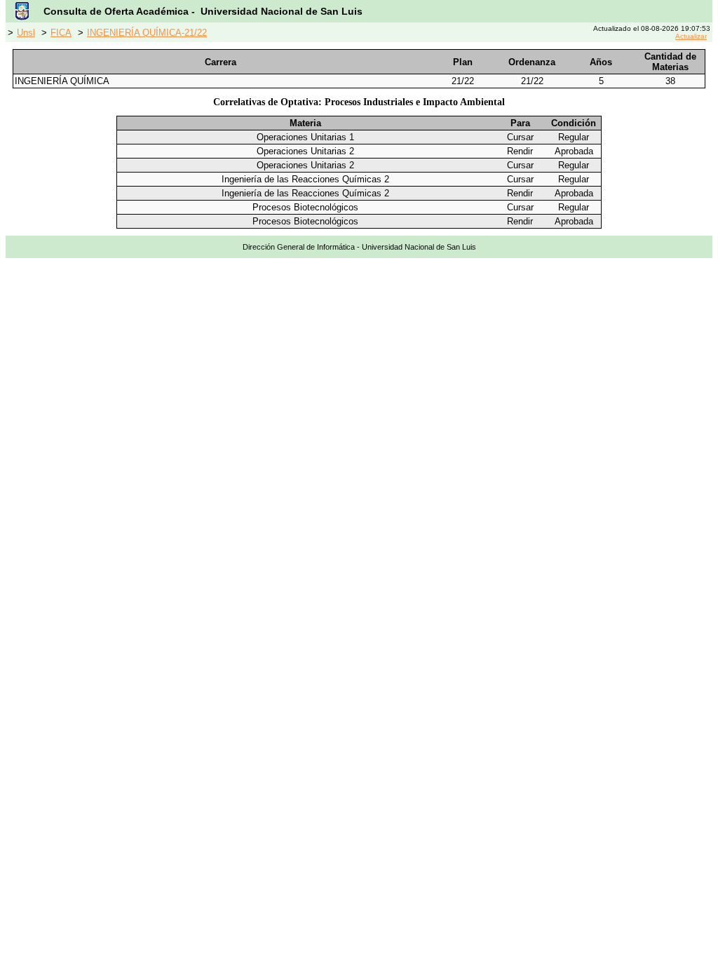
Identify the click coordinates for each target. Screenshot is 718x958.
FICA (61, 32)
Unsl (26, 32)
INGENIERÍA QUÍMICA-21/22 (147, 32)
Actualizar (691, 36)
